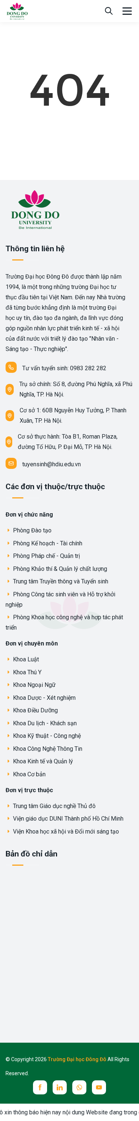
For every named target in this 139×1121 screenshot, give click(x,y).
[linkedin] (60, 1087)
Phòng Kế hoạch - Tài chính (46, 543)
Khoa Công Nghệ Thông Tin (46, 748)
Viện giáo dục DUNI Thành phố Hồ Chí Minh (67, 818)
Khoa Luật (25, 659)
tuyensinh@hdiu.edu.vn (51, 464)
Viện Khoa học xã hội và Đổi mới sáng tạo (65, 831)
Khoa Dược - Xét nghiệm (43, 697)
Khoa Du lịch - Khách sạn (44, 723)
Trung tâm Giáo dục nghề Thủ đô (53, 806)
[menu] (127, 11)
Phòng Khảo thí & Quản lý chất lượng (59, 568)
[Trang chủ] (17, 10)
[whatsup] (79, 1087)
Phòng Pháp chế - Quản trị (45, 555)
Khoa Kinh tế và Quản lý (42, 761)
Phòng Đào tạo (31, 530)
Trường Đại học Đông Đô (77, 1059)
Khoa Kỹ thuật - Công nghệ (46, 735)
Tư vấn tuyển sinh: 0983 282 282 (64, 368)
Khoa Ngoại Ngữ (33, 684)
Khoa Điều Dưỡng (34, 710)
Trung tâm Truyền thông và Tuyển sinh (59, 581)
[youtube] (99, 1087)
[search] (108, 10)
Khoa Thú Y (26, 672)
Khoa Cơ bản (28, 774)
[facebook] (40, 1087)
